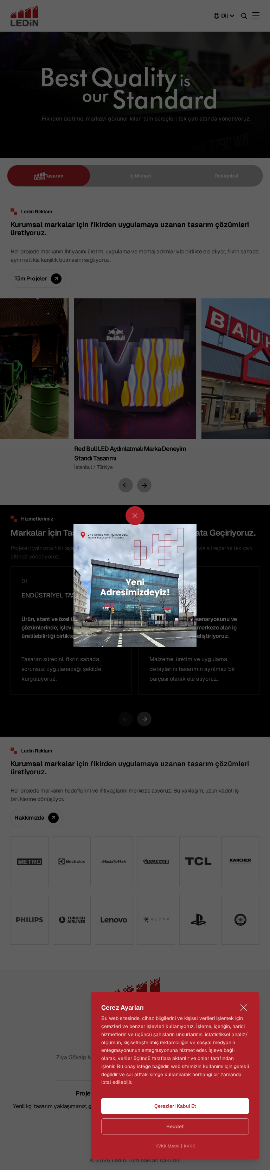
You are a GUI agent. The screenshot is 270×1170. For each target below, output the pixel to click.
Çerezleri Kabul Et (175, 1106)
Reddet (175, 1126)
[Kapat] (243, 1007)
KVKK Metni (167, 1146)
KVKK (189, 1146)
